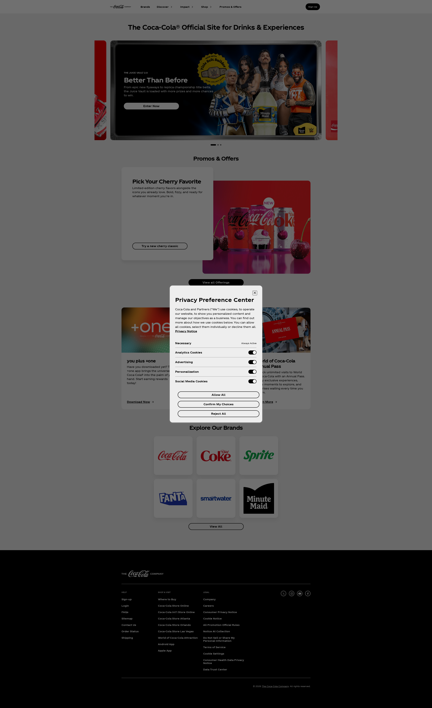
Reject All (218, 413)
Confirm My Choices (219, 404)
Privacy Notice (186, 331)
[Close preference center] (255, 293)
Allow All (218, 394)
